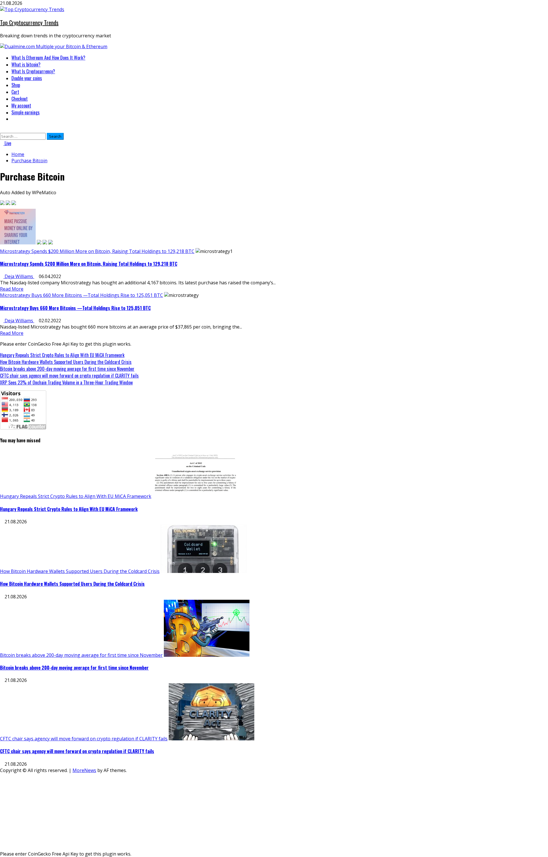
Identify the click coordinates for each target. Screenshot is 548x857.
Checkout (19, 98)
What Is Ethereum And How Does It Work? (48, 57)
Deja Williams (18, 276)
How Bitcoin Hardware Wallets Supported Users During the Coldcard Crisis (66, 361)
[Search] (1, 130)
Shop (15, 85)
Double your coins (26, 78)
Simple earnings (25, 112)
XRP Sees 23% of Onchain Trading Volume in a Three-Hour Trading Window (66, 382)
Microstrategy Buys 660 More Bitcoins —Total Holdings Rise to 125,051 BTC (81, 295)
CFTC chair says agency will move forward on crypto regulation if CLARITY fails (69, 375)
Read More (11, 289)
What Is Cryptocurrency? (33, 71)
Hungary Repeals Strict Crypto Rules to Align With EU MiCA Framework (62, 355)
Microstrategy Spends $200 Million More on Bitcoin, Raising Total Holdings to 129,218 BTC (97, 251)
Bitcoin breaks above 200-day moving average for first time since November (67, 368)
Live (7, 143)
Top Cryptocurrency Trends (29, 22)
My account (21, 105)
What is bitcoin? (26, 64)
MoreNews (84, 770)
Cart (15, 91)
